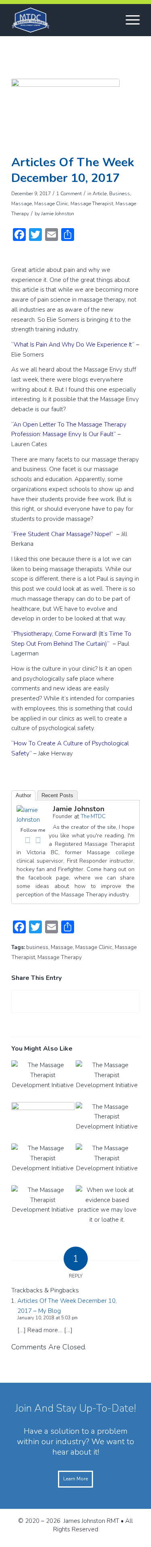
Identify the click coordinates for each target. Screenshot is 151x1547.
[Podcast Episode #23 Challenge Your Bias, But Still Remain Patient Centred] (42, 1206)
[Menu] (129, 20)
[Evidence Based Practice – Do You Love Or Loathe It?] (107, 1206)
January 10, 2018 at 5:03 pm (47, 1318)
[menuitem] (129, 20)
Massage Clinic (51, 203)
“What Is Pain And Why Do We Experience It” (72, 345)
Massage (21, 203)
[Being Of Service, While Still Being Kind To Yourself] (42, 1123)
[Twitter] (38, 840)
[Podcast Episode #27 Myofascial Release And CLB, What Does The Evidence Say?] (107, 1081)
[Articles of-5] (65, 115)
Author (23, 795)
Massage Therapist (91, 203)
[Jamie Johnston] (33, 820)
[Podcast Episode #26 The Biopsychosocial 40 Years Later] (107, 1123)
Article (100, 193)
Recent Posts (57, 795)
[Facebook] (27, 840)
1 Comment (69, 193)
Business (119, 193)
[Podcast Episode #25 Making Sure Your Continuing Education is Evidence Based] (42, 1164)
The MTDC (93, 816)
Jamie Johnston (57, 213)
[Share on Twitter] (75, 1001)
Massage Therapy (59, 957)
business (37, 947)
